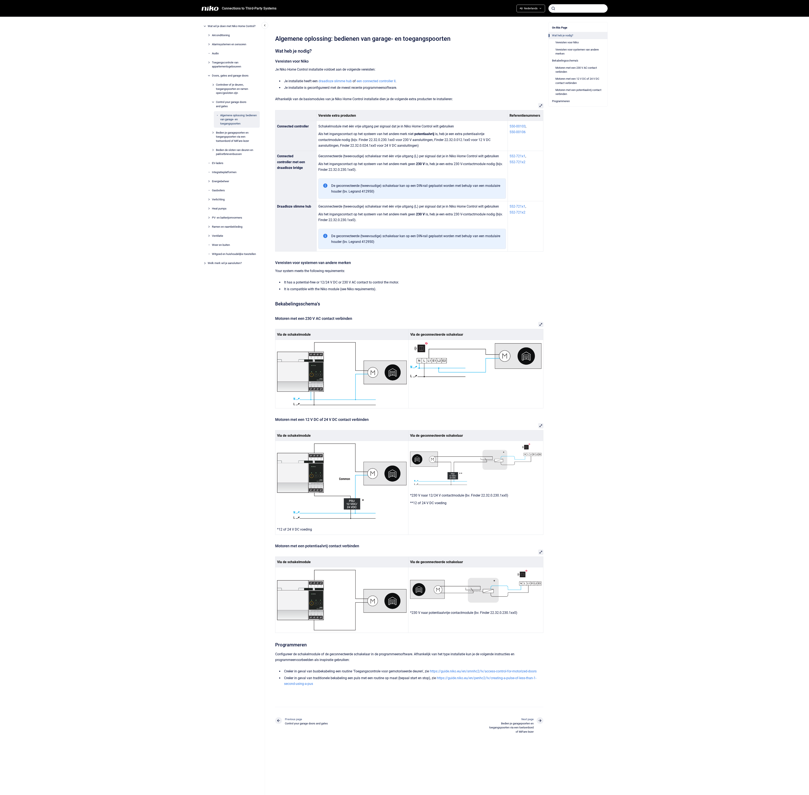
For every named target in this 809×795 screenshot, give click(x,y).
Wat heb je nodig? (562, 35)
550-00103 (518, 126)
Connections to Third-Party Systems (249, 8)
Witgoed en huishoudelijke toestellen (234, 254)
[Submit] (553, 8)
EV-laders (217, 163)
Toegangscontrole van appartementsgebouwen (226, 64)
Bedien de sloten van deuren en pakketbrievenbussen (234, 152)
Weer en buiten (221, 244)
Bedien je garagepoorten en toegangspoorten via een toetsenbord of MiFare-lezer (232, 136)
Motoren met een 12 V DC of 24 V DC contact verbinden (577, 81)
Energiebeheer (220, 181)
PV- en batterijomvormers (227, 217)
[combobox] (578, 8)
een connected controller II (376, 81)
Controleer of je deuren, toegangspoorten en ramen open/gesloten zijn (232, 88)
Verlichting (218, 199)
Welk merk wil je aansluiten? (225, 263)
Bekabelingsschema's (565, 60)
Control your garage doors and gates (231, 104)
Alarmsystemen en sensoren (229, 44)
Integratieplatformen (224, 172)
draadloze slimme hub (335, 81)
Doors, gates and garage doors (230, 75)
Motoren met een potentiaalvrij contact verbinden (578, 92)
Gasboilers (218, 190)
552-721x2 (517, 162)
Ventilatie (217, 235)
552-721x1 (517, 156)
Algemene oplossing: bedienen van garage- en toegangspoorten (238, 119)
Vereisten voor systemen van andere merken (577, 51)
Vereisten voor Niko (567, 42)
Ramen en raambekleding (227, 226)
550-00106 (518, 132)
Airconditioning (221, 35)
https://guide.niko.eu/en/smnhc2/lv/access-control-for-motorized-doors (483, 671)
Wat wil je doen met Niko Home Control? (231, 26)
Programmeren (561, 101)
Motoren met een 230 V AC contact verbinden (576, 70)
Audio (215, 53)
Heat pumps (219, 208)
